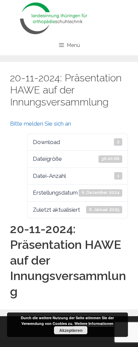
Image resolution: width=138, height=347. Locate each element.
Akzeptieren (70, 330)
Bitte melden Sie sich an (40, 123)
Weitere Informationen (94, 323)
